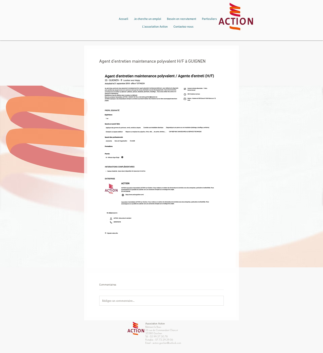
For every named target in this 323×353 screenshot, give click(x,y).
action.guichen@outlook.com (167, 342)
